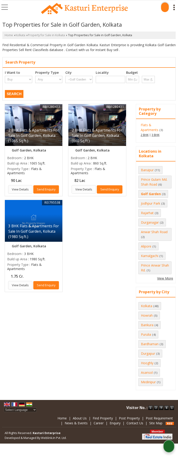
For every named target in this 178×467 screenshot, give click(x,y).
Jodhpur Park (150, 203)
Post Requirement (159, 418)
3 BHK (155, 135)
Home (9, 35)
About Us (80, 418)
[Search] (165, 7)
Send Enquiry (46, 189)
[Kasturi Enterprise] (84, 9)
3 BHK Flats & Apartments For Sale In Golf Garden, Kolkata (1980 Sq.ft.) (33, 231)
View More (165, 278)
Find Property (103, 418)
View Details (20, 189)
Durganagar (150, 222)
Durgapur (148, 353)
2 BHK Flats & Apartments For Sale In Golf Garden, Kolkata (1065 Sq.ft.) (33, 135)
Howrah (147, 315)
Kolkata (20, 35)
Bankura (147, 325)
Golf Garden (151, 194)
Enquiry (115, 423)
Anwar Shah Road (154, 232)
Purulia (146, 334)
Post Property (129, 418)
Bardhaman (150, 344)
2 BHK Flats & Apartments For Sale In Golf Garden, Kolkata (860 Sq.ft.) (97, 135)
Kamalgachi (149, 256)
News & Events (76, 423)
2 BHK (145, 135)
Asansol (147, 372)
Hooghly (147, 363)
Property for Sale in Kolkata (46, 35)
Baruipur (147, 170)
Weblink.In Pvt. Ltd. (54, 438)
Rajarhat (147, 213)
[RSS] (170, 423)
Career (99, 423)
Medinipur (148, 382)
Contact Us (135, 423)
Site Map (155, 423)
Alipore (146, 246)
